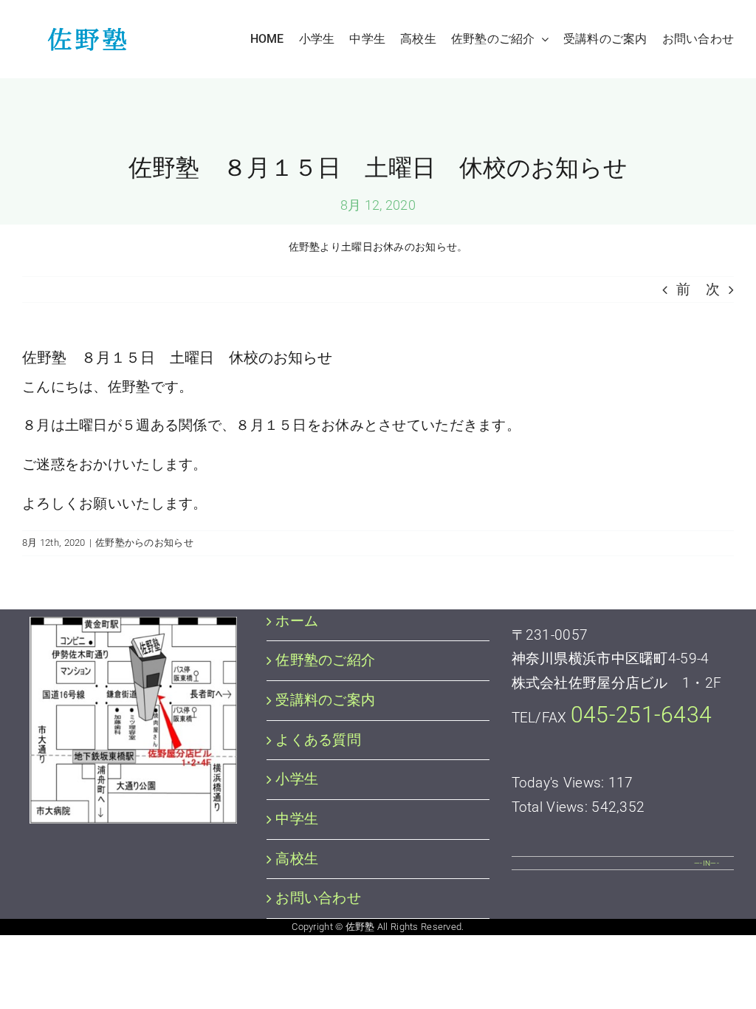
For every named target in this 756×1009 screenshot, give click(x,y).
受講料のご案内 (325, 699)
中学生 (296, 818)
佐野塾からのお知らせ (144, 542)
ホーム (296, 620)
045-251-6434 (641, 715)
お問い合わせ (318, 897)
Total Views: (552, 806)
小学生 (296, 778)
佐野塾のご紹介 (325, 659)
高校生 (296, 858)
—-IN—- (706, 863)
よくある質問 (318, 739)
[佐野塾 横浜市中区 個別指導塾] (83, 34)
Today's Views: (560, 782)
